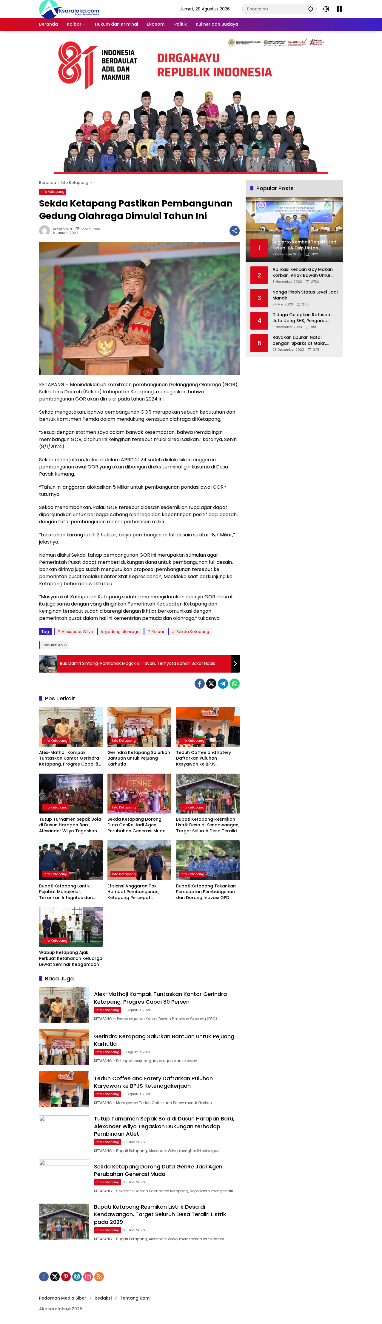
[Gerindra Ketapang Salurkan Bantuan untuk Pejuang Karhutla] (139, 727)
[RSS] (99, 1276)
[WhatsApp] (234, 684)
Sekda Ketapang (192, 631)
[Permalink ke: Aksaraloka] (46, 230)
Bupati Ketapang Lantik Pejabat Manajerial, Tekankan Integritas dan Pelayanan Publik (66, 892)
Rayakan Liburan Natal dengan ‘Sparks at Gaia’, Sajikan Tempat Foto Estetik (302, 340)
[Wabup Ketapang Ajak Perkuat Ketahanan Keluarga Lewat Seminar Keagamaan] (71, 927)
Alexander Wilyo (77, 631)
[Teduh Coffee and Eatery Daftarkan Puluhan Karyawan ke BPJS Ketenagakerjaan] (208, 727)
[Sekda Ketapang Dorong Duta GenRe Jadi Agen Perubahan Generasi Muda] (139, 794)
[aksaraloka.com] (69, 9)
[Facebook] (200, 684)
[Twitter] (211, 684)
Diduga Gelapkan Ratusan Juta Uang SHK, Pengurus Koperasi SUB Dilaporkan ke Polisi (302, 318)
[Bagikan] (234, 231)
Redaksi (103, 1298)
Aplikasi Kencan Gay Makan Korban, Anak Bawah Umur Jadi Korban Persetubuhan (302, 272)
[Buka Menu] (339, 9)
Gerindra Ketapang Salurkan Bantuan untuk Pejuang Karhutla (138, 758)
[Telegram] (223, 684)
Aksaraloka (62, 229)
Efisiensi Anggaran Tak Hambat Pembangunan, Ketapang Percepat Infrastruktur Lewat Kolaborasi (133, 892)
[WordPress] (77, 1276)
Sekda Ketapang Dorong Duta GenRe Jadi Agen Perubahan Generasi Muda (136, 825)
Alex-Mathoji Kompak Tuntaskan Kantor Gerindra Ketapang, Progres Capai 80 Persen (70, 758)
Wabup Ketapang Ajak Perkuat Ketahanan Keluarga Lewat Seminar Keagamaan (70, 958)
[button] (311, 9)
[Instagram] (88, 1276)
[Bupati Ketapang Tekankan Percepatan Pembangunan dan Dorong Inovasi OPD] (208, 860)
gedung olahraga (122, 631)
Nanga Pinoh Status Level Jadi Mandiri (305, 295)
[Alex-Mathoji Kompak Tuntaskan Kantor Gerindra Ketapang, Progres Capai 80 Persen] (71, 727)
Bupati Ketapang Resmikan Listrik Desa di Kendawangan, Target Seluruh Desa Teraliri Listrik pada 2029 (207, 825)
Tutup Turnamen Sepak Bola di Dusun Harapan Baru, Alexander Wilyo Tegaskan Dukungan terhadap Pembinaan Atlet (70, 825)
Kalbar (158, 631)
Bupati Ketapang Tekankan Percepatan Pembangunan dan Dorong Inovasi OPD (206, 892)
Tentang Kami (135, 1298)
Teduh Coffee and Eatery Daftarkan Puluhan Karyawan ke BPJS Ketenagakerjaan (203, 758)
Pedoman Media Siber (62, 1298)
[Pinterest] (66, 1276)
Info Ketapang (52, 191)
